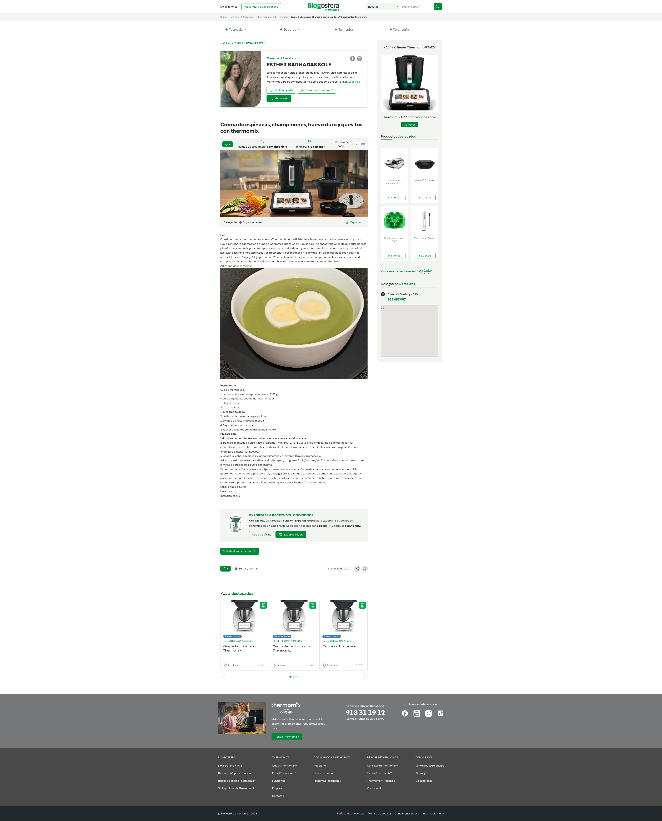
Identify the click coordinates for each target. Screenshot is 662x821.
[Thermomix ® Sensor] (425, 221)
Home (223, 17)
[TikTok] (440, 713)
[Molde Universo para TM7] (394, 221)
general (284, 17)
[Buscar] (438, 6)
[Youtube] (417, 713)
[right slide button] (364, 676)
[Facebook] (405, 713)
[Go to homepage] (323, 7)
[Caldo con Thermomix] (344, 620)
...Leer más (353, 81)
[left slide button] (223, 676)
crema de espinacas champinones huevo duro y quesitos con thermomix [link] (329, 17)
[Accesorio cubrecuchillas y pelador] (394, 162)
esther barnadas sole (266, 17)
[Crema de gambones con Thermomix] (294, 620)
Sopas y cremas (232, 636)
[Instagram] (429, 713)
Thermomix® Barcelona (241, 17)
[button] (383, 6)
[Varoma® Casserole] (425, 162)
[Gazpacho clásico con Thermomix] (244, 620)
